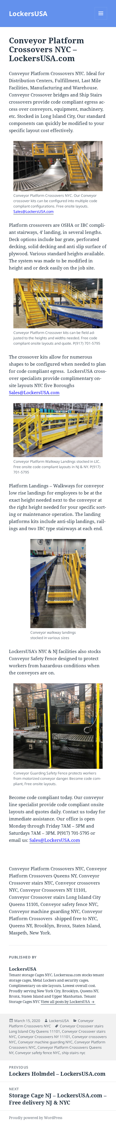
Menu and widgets (101, 19)
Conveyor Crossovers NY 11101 (44, 1036)
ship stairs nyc (73, 1052)
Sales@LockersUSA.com (33, 211)
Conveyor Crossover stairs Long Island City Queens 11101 (56, 1028)
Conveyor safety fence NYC (37, 1052)
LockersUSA (28, 13)
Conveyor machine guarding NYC (45, 1042)
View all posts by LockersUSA (66, 1001)
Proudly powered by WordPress (35, 1117)
